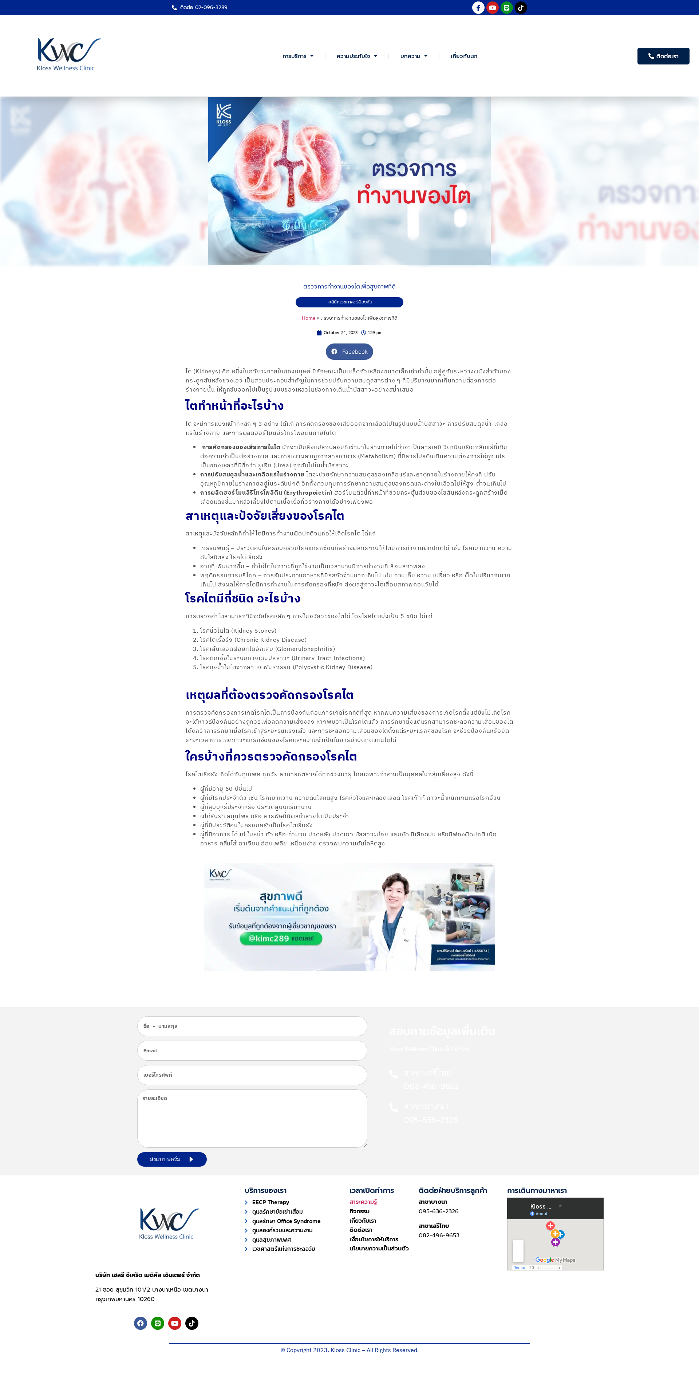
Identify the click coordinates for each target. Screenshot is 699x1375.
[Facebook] (140, 1323)
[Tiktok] (521, 7)
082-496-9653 (439, 1235)
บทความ (410, 56)
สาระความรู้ (363, 1202)
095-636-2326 (439, 1211)
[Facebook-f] (478, 7)
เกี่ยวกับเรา (464, 56)
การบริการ (295, 56)
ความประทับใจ (353, 56)
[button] (349, 351)
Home (309, 318)
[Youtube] (492, 7)
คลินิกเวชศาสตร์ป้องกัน (350, 302)
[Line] (507, 7)
